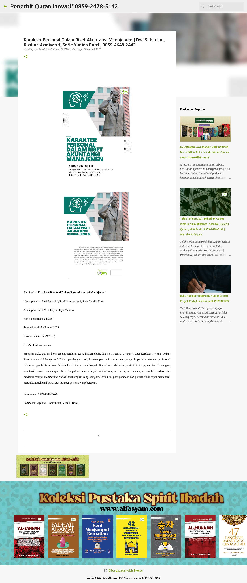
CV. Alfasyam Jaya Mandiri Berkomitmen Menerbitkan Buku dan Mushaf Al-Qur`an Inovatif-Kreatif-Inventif (204, 152)
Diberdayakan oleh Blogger (126, 570)
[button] (26, 56)
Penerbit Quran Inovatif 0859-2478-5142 (64, 6)
